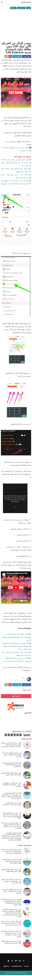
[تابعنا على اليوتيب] (8, 961)
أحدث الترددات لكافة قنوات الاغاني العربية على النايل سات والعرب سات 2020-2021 (11, 881)
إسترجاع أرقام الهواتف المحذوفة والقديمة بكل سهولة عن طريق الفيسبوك (11, 754)
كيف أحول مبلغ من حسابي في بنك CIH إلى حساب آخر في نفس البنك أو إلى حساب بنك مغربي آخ (16, 162)
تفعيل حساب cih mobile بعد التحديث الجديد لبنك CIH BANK (12, 803)
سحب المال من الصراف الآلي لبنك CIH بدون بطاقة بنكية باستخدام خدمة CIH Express (16, 47)
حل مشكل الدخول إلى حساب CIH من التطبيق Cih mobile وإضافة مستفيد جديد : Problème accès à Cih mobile (11, 825)
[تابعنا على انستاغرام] (12, 961)
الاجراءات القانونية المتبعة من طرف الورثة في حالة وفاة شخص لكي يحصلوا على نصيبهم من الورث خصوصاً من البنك (11, 795)
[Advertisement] (16, 25)
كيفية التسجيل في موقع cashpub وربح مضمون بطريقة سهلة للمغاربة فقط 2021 (11, 861)
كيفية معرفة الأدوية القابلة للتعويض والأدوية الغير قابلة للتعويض (11, 773)
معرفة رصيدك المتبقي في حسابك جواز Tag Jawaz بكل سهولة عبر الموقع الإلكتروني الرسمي (11, 851)
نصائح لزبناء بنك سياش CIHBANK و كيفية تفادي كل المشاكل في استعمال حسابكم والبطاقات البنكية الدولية (11, 902)
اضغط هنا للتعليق (16, 696)
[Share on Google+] (10, 56)
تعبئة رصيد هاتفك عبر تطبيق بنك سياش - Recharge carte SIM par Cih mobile (12, 784)
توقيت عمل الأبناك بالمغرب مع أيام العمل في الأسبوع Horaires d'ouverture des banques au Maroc (11, 744)
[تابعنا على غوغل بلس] (20, 961)
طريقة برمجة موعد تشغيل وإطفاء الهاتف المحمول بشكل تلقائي (11, 942)
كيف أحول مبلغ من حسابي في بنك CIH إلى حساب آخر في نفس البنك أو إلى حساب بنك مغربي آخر (11, 923)
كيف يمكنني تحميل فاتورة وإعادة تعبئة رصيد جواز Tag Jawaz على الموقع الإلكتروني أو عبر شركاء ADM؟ (11, 815)
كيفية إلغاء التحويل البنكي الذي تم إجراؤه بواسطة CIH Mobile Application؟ (11, 764)
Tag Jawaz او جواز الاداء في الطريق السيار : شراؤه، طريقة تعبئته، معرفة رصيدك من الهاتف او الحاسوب (11, 933)
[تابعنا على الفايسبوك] (23, 961)
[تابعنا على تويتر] (16, 961)
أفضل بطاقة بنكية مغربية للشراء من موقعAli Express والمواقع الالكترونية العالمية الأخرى (16, 637)
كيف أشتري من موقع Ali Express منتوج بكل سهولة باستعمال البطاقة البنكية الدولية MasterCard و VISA (16, 646)
